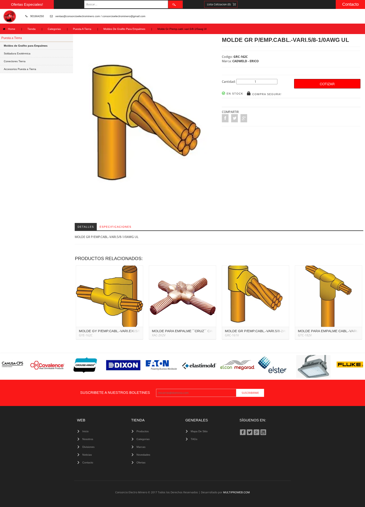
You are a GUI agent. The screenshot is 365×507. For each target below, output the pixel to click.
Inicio (85, 431)
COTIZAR (327, 83)
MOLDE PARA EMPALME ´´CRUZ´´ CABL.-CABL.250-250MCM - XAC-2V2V (210, 331)
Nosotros (87, 439)
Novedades (143, 454)
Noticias (87, 454)
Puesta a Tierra (11, 38)
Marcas (140, 446)
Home (11, 28)
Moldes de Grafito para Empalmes (26, 45)
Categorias (54, 28)
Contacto (350, 4)
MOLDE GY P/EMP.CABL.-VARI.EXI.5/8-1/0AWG (116, 331)
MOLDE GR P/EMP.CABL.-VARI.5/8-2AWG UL (260, 331)
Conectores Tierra (14, 61)
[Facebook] (243, 432)
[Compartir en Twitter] (234, 118)
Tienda (31, 28)
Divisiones (88, 446)
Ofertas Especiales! (27, 4)
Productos (142, 431)
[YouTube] (263, 432)
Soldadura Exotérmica (17, 53)
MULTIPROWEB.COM (236, 492)
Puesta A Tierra (82, 28)
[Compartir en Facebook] (225, 118)
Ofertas (140, 462)
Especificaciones (115, 226)
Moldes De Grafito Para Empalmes (124, 28)
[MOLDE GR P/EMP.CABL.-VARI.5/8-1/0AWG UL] (146, 128)
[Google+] (256, 432)
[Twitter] (249, 432)
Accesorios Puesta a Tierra (20, 69)
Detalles (86, 226)
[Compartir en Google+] (243, 118)
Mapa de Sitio (199, 431)
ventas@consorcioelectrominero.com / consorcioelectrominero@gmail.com (100, 16)
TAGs (194, 439)
